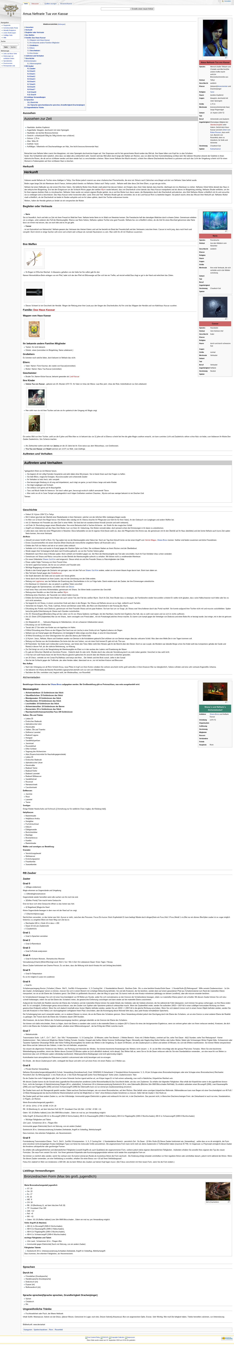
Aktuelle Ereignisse (9, 30)
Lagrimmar (40, 581)
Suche (3, 41)
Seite (26, 3)
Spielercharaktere (40, 1330)
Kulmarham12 (215, 149)
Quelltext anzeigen (50, 3)
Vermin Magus (150, 540)
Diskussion (35, 3)
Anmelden (227, 1)
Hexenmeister (222, 86)
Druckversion (7, 63)
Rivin (51, 1330)
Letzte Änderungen (9, 33)
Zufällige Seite (7, 35)
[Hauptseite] (10, 10)
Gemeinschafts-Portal (10, 28)
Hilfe (4, 37)
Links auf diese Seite (10, 53)
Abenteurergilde (216, 125)
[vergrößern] (226, 57)
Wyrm (103, 190)
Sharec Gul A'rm (49, 559)
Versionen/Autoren (66, 3)
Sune (212, 92)
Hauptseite (6, 25)
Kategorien (28, 1330)
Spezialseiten (7, 61)
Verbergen (61, 24)
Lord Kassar (74, 377)
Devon (71, 587)
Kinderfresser (56, 573)
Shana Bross (162, 540)
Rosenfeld (59, 1330)
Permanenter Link (9, 66)
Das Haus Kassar (44, 309)
